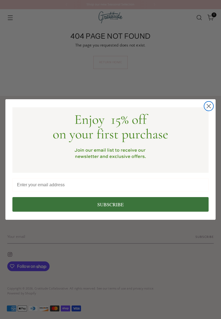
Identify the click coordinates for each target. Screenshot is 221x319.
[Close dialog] (208, 106)
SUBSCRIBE (110, 204)
